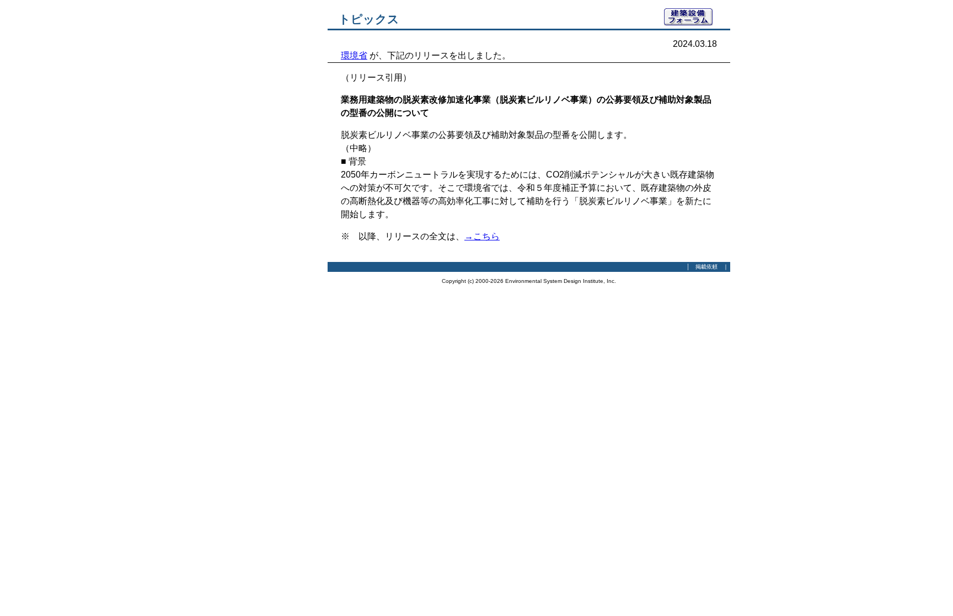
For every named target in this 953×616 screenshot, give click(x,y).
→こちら (482, 236)
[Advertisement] (267, 173)
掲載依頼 (706, 267)
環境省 (354, 55)
